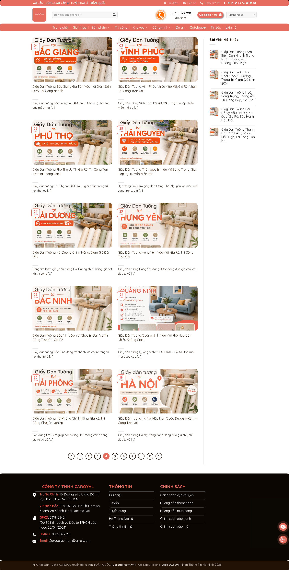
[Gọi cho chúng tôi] (243, 3)
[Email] (283, 527)
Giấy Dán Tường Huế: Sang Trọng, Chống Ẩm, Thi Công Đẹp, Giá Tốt (238, 96)
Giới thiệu (80, 27)
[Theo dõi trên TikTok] (232, 3)
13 (150, 456)
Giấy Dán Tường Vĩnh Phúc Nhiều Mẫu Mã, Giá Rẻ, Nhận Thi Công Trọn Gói (157, 89)
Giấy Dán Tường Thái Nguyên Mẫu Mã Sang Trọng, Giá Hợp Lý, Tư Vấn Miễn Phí (157, 172)
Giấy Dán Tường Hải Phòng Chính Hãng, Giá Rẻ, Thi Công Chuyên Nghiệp (68, 420)
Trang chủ (60, 27)
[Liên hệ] (283, 539)
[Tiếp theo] (159, 456)
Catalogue (198, 27)
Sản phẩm (99, 27)
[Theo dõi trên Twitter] (236, 3)
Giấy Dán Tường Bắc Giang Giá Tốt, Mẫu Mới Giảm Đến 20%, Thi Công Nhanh (71, 89)
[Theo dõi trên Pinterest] (247, 3)
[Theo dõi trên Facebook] (224, 3)
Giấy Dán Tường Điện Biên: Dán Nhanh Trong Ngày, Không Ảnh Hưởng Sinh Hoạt (237, 57)
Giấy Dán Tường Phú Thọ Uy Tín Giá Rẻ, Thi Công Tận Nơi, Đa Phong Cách (70, 172)
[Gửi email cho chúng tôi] (239, 3)
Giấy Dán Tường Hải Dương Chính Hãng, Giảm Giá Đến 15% (71, 254)
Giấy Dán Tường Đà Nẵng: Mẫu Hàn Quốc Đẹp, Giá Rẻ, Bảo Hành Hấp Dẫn (237, 114)
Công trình (160, 27)
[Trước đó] (71, 456)
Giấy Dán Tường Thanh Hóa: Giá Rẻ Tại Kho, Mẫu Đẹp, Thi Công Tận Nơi (238, 135)
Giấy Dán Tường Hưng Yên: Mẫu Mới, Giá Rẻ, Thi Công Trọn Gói (155, 254)
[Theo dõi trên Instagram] (228, 3)
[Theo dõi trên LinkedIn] (251, 3)
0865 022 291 (61, 534)
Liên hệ (231, 27)
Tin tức (216, 27)
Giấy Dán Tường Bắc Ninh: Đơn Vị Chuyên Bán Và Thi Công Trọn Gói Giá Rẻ (70, 337)
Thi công (121, 27)
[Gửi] (114, 15)
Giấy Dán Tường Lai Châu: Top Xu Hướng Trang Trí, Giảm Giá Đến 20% (238, 78)
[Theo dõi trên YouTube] (254, 3)
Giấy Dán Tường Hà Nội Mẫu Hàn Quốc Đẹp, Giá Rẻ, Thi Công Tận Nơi (157, 420)
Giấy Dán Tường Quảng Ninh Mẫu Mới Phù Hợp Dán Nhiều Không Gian (154, 337)
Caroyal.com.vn (123, 564)
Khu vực (138, 27)
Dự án (180, 27)
